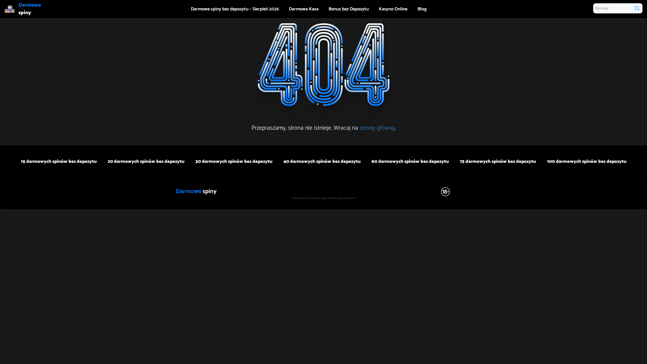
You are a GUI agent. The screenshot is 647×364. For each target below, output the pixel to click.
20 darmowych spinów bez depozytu (146, 161)
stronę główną (377, 128)
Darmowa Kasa (303, 9)
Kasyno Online (393, 9)
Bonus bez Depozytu (349, 9)
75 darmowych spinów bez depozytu (498, 161)
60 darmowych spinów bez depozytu (410, 161)
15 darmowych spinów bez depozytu (59, 161)
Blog (422, 9)
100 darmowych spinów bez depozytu (587, 161)
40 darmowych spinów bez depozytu (322, 161)
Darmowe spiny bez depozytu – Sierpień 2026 (235, 9)
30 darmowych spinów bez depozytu (233, 161)
